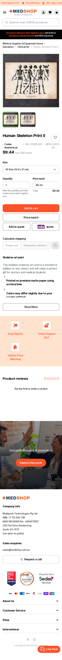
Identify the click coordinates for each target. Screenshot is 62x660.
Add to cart (31, 208)
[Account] (43, 12)
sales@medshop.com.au (16, 549)
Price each (39, 178)
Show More (31, 307)
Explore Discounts (31, 462)
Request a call (32, 559)
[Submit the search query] (6, 23)
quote (50, 226)
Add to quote (16, 226)
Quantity (7, 178)
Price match (31, 217)
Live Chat (52, 649)
